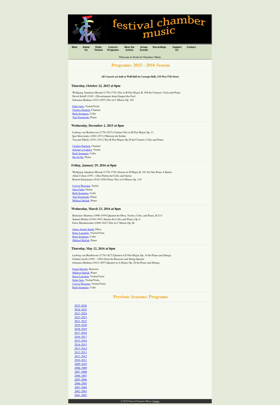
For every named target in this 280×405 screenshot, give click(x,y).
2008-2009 (80, 368)
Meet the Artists (129, 48)
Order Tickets (98, 48)
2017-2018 (80, 333)
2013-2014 (80, 348)
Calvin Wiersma (81, 186)
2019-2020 (80, 325)
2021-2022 (80, 321)
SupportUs (177, 48)
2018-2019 (80, 329)
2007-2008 (80, 372)
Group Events (144, 48)
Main (74, 47)
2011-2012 (80, 356)
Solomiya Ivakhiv (82, 149)
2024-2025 (80, 309)
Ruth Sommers (80, 113)
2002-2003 (80, 391)
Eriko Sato (78, 106)
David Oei (78, 157)
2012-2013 (80, 352)
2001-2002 (80, 395)
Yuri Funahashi (80, 117)
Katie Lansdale (80, 233)
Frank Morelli (80, 269)
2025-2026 (80, 305)
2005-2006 (80, 379)
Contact (191, 47)
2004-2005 (80, 383)
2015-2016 (80, 340)
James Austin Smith (83, 229)
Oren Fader (78, 189)
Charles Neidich (81, 110)
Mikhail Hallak (80, 200)
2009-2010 (80, 364)
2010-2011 (80, 360)
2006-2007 (80, 376)
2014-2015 (80, 344)
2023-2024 (80, 313)
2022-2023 (80, 317)
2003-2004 (80, 387)
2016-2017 (80, 337)
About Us (86, 48)
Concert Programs (113, 48)
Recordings (159, 47)
